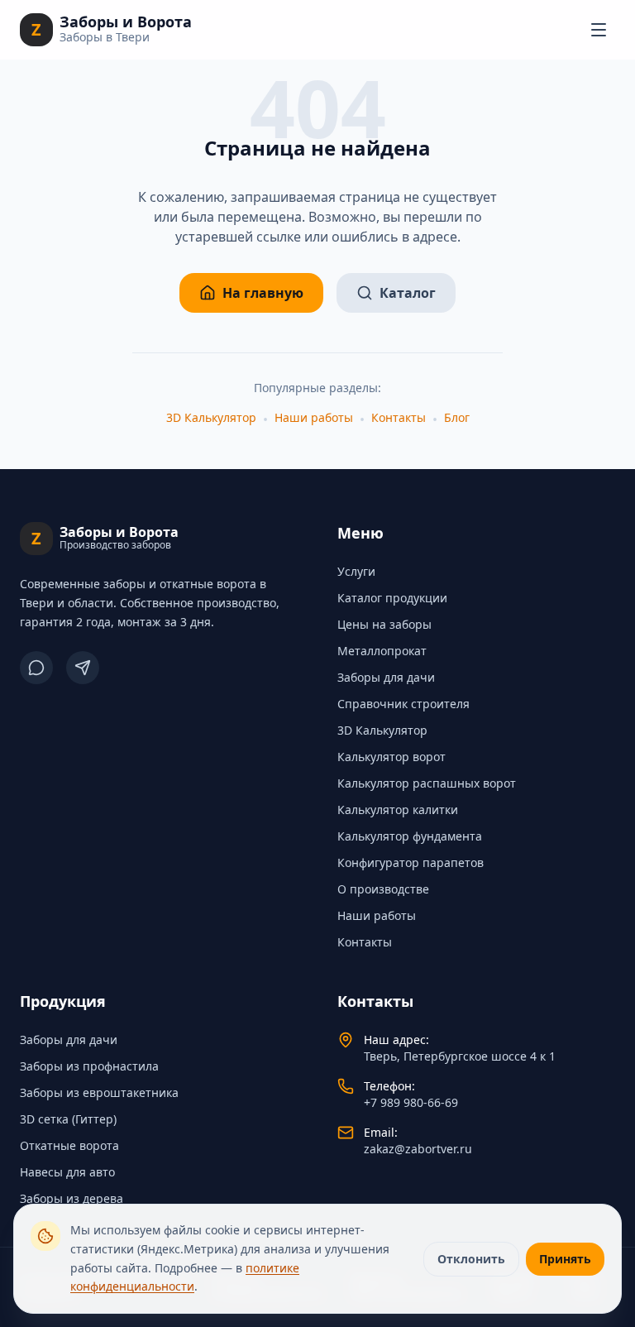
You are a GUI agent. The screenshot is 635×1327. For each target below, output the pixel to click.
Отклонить (471, 1259)
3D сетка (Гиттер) (68, 1119)
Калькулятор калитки (397, 809)
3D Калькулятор (211, 417)
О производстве (383, 889)
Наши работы (314, 417)
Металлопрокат (382, 651)
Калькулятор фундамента (409, 836)
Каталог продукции (392, 598)
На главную (262, 293)
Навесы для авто (67, 1172)
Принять (565, 1259)
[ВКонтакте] (36, 667)
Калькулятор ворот (391, 756)
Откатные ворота (69, 1145)
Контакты (398, 417)
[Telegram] (82, 667)
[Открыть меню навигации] (598, 29)
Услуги (356, 571)
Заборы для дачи (386, 677)
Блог (457, 417)
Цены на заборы (384, 624)
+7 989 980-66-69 (411, 1102)
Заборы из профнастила (89, 1066)
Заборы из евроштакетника (99, 1092)
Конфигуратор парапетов (410, 862)
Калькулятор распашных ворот (426, 783)
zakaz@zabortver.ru (418, 1149)
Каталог (408, 293)
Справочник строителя (403, 703)
